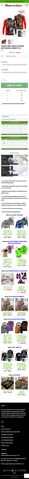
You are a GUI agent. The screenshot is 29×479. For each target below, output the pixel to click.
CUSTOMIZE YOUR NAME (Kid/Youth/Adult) (17, 242)
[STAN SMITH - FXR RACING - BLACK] (7, 279)
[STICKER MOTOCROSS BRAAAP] (21, 383)
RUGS (18, 375)
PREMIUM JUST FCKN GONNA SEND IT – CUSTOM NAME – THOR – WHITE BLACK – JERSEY (21, 366)
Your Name (4, 62)
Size (2, 56)
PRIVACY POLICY (6, 429)
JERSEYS (18, 347)
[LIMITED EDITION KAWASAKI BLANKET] (7, 304)
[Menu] (2, 5)
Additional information (8, 119)
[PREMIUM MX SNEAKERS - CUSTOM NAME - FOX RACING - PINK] (21, 279)
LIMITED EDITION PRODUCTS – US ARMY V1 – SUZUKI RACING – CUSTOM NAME (7, 233)
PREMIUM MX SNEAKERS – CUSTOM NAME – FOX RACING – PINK (21, 288)
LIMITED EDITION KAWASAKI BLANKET (7, 313)
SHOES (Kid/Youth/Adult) (18, 271)
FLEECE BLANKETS (18, 297)
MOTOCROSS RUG (7, 391)
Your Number (4, 69)
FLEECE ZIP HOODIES (18, 319)
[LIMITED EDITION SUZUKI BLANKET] (21, 304)
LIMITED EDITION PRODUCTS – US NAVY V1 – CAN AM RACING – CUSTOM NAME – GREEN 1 (21, 233)
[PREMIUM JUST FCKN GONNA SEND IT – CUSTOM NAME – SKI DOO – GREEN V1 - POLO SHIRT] (21, 251)
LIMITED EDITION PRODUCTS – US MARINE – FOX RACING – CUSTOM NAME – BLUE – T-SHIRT (7, 262)
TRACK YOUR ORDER (7, 443)
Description (5, 116)
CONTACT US (5, 445)
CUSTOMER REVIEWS (7, 440)
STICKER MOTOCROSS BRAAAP (21, 392)
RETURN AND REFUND (7, 437)
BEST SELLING (18, 215)
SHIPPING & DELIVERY (7, 434)
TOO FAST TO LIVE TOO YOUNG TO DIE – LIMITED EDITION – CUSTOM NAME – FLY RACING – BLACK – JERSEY (7, 366)
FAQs (2, 426)
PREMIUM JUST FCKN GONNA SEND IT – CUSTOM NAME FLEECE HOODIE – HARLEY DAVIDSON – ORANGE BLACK (21, 338)
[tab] (14, 116)
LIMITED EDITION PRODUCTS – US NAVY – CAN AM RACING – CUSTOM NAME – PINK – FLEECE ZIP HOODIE (7, 338)
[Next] (25, 24)
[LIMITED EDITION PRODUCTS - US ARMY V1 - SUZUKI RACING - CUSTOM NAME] (7, 223)
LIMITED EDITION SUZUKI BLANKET (21, 313)
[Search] (24, 5)
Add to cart (14, 85)
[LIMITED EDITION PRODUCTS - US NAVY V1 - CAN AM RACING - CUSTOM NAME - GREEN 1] (21, 223)
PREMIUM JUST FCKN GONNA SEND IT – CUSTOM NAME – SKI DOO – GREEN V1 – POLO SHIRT (21, 262)
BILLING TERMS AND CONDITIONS (10, 432)
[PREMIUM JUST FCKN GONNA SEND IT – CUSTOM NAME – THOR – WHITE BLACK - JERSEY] (21, 355)
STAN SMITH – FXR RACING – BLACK (7, 287)
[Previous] (3, 24)
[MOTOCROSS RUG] (7, 383)
